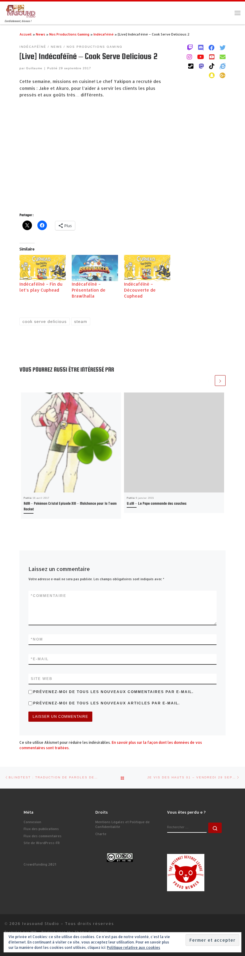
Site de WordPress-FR (42, 843)
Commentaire (48, 596)
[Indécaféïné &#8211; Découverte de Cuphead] (147, 268)
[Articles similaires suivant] (220, 380)
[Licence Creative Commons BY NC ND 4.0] (120, 857)
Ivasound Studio (40, 923)
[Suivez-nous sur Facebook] (212, 47)
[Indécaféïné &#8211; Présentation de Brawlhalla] (95, 268)
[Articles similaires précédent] (208, 380)
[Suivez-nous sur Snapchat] (212, 75)
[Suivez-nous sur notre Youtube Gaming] (200, 56)
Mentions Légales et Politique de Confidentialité (122, 824)
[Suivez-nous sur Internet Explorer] (223, 66)
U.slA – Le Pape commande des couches (156, 503)
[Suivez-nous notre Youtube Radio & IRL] (212, 56)
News (40, 34)
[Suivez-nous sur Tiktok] (212, 66)
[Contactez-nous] (223, 56)
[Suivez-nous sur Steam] (191, 66)
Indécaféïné (104, 34)
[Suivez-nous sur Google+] (223, 75)
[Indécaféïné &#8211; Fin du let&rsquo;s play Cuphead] (42, 268)
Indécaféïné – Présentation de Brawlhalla (88, 289)
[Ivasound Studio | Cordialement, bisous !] (20, 10)
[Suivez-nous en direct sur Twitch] (190, 47)
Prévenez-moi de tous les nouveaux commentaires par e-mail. (113, 692)
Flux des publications (41, 829)
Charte (100, 834)
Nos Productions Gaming (69, 34)
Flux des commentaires (43, 836)
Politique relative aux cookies (133, 947)
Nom (37, 639)
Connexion (32, 822)
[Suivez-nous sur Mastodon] (201, 66)
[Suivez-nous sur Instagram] (189, 56)
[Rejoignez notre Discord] (200, 47)
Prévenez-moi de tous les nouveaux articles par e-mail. (106, 703)
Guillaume (34, 68)
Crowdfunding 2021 (40, 864)
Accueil (25, 34)
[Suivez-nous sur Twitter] (223, 47)
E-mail (40, 659)
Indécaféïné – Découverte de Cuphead (140, 289)
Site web (42, 679)
